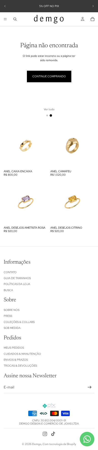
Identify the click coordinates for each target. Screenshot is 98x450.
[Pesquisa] (15, 19)
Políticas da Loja (17, 284)
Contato (10, 272)
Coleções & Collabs (19, 322)
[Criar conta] (89, 387)
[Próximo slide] (93, 6)
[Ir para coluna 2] (51, 115)
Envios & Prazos (16, 360)
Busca (8, 290)
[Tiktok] (53, 434)
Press (8, 316)
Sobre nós (11, 310)
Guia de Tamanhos (17, 278)
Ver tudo (49, 109)
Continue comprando (49, 76)
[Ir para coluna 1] (47, 115)
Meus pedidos (14, 348)
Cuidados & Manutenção (22, 354)
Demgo (36, 444)
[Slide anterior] (5, 6)
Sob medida (12, 328)
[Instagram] (45, 434)
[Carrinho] (93, 19)
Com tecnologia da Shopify (59, 444)
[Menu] (5, 19)
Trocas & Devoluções (20, 366)
